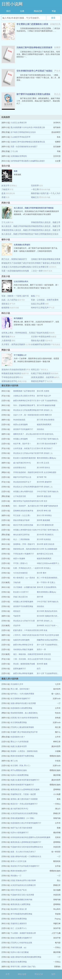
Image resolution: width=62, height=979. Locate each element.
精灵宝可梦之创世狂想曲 (23, 525)
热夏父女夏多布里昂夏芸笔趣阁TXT (25, 780)
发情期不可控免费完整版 (23, 606)
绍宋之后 (35, 369)
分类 (22, 11)
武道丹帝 (16, 625)
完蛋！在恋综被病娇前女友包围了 (24, 147)
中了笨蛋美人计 (20, 355)
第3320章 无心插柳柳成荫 (47, 549)
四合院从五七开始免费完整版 (25, 410)
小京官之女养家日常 (19, 123)
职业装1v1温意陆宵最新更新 (24, 458)
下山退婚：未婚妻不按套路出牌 (23, 933)
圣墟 (3, 197)
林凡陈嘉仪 (18, 318)
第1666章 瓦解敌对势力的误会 (49, 616)
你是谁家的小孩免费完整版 (21, 708)
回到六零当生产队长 (19, 890)
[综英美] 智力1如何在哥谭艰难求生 (24, 718)
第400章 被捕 (42, 664)
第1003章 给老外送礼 (45, 434)
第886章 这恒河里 (44, 654)
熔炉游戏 (5, 337)
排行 (8, 11)
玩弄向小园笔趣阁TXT (19, 833)
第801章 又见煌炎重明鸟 (46, 587)
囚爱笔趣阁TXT (19, 669)
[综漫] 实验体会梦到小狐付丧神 (23, 880)
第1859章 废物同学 (44, 482)
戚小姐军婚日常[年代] (22, 463)
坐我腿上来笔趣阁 (20, 439)
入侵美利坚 (6, 340)
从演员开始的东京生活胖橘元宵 (23, 885)
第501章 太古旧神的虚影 (46, 472)
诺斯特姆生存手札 (9, 381)
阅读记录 (38, 11)
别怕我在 (40, 429)
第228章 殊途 (42, 630)
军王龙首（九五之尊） (22, 515)
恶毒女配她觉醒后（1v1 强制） (23, 818)
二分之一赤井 (37, 271)
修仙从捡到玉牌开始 (21, 535)
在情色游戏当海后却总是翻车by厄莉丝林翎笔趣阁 (30, 837)
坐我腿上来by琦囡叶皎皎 (23, 491)
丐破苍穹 (16, 616)
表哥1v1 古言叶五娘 (18, 861)
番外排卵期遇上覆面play (46, 458)
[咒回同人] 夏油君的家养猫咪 (22, 727)
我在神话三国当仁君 (19, 909)
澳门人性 (14, 761)
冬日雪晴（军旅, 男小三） (21, 766)
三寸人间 (14, 151)
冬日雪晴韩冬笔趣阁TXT (20, 698)
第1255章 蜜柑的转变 (45, 525)
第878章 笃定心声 (44, 396)
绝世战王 (16, 611)
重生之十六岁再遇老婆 (20, 742)
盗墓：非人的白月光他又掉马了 (23, 852)
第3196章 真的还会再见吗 (47, 611)
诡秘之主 (35, 197)
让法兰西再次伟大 (21, 281)
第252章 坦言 (42, 501)
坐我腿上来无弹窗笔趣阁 (23, 602)
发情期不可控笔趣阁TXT (23, 429)
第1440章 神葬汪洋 (44, 415)
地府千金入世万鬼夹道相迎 (21, 828)
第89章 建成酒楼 (43, 520)
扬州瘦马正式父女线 (45, 554)
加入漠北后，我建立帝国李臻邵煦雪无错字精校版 (34, 208)
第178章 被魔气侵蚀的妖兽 (47, 506)
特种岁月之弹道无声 (40, 307)
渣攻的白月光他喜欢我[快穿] (14, 369)
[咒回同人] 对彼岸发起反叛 (21, 943)
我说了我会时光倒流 (40, 333)
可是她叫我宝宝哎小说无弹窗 (22, 895)
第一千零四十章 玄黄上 (46, 582)
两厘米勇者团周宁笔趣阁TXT (22, 785)
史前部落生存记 (19, 468)
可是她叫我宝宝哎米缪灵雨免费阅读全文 (27, 847)
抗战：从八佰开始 (9, 300)
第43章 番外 (41, 573)
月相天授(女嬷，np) (18, 947)
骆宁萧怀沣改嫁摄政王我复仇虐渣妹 (33, 94)
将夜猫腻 (17, 175)
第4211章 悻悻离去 (44, 515)
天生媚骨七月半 (17, 684)
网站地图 (22, 974)
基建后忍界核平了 (39, 381)
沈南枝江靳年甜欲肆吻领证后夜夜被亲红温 (28, 142)
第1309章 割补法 (43, 468)
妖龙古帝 (5, 185)
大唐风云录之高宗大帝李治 (24, 396)
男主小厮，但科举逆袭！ (20, 689)
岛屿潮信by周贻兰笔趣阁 (23, 649)
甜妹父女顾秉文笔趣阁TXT (21, 938)
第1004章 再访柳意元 (45, 535)
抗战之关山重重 (38, 304)
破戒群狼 (5, 307)
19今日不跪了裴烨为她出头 (48, 439)
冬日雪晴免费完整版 (19, 722)
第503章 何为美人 (44, 568)
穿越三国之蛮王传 (20, 597)
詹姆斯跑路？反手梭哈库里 (24, 391)
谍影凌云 (5, 304)
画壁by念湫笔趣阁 (20, 424)
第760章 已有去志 (44, 659)
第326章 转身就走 (44, 539)
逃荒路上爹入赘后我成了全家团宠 (24, 799)
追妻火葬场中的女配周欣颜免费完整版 (26, 957)
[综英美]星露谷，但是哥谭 (42, 377)
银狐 (33, 296)
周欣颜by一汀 (16, 876)
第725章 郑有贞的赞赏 (45, 420)
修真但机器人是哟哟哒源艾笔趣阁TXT (26, 842)
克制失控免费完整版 (19, 919)
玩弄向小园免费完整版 (20, 775)
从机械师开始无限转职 (41, 344)
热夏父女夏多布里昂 (19, 746)
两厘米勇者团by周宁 (19, 871)
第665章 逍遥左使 (44, 496)
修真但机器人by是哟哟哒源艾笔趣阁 (25, 789)
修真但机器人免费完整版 (20, 904)
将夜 (15, 171)
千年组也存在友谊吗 (10, 377)
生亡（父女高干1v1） (19, 928)
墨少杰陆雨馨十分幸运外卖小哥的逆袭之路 (28, 127)
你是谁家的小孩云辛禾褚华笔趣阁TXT (26, 823)
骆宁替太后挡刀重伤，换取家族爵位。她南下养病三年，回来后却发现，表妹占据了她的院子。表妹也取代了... (38, 101)
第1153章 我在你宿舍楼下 (47, 444)
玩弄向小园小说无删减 (20, 952)
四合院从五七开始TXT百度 (24, 621)
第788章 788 (41, 477)
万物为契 (16, 582)
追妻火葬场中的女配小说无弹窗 (23, 703)
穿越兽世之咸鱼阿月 (19, 923)
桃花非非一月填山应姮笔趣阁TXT (24, 804)
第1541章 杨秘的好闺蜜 (46, 405)
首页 (8, 974)
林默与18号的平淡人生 (22, 477)
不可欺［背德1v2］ (21, 563)
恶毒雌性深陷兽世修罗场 (23, 511)
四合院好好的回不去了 (22, 482)
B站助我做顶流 (19, 420)
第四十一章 (41, 649)
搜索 (53, 18)
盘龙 (3, 193)
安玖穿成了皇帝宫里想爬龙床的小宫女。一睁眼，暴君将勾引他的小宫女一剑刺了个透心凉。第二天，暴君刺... (38, 77)
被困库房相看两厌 (44, 424)
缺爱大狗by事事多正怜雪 (23, 645)
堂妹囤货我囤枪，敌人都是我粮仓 (24, 713)
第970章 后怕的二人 (45, 410)
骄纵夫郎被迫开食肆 (21, 520)
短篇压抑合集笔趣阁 (21, 640)
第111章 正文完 (43, 463)
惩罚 (38, 669)
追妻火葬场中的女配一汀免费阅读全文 (26, 856)
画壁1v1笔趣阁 (19, 558)
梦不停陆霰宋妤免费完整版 (21, 914)
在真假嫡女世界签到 (19, 156)
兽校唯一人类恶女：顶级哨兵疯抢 (24, 751)
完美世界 (35, 185)
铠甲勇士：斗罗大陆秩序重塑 (22, 694)
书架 (54, 11)
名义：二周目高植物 (21, 539)
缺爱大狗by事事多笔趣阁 (23, 673)
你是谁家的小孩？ (18, 737)
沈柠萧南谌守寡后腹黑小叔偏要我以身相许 (28, 161)
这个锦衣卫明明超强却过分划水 (23, 132)
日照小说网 (12, 4)
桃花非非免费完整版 (19, 962)
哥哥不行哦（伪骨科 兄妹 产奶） (24, 967)
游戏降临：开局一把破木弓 (24, 544)
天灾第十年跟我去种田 (41, 337)
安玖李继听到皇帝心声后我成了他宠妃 (34, 71)
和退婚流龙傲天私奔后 (11, 373)
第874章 (40, 597)
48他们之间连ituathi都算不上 (48, 563)
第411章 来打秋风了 (45, 448)
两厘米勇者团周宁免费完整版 (22, 756)
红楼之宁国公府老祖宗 (41, 373)
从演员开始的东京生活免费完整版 (24, 813)
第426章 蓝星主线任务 (45, 544)
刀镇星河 (5, 189)
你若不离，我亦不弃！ (22, 444)
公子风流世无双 (19, 496)
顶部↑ (53, 974)
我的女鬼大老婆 (38, 340)
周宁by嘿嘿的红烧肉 (19, 770)
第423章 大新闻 (43, 391)
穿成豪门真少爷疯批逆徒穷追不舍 (24, 732)
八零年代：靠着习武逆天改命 (25, 635)
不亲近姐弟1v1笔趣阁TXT (23, 554)
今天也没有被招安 (20, 573)
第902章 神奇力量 (44, 511)
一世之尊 (35, 189)
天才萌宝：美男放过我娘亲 (13, 344)
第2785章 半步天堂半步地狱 (48, 635)
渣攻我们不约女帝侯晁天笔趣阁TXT (25, 866)
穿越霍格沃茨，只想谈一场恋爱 (23, 794)
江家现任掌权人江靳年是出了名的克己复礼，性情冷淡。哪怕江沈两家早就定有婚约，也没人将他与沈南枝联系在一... (38, 54)
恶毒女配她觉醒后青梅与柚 (21, 900)
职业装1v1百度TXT (20, 592)
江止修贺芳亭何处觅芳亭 (20, 137)
